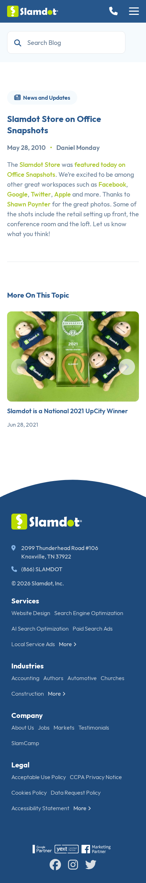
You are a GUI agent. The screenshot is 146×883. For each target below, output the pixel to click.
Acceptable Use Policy (38, 776)
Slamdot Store (39, 164)
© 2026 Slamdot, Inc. (37, 583)
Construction (27, 693)
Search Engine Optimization (88, 612)
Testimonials (93, 727)
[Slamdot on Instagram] (73, 864)
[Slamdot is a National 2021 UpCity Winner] (73, 356)
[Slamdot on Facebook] (55, 864)
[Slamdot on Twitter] (90, 864)
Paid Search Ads (93, 628)
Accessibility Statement (40, 808)
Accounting (25, 678)
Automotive (82, 678)
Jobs (44, 727)
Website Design (30, 612)
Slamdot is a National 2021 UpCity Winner (67, 411)
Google (17, 194)
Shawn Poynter (29, 204)
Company (27, 715)
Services (25, 600)
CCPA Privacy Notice (96, 776)
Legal (20, 764)
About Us (22, 727)
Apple (62, 194)
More (65, 644)
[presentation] (19, 367)
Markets (64, 727)
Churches (112, 678)
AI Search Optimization (40, 628)
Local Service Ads (33, 644)
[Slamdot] (32, 11)
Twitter (41, 194)
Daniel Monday (78, 148)
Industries (27, 665)
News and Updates (46, 97)
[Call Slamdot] (114, 11)
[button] (134, 11)
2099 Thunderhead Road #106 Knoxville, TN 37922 (59, 552)
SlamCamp (25, 743)
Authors (53, 678)
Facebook (112, 184)
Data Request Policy (76, 792)
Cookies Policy (29, 792)
